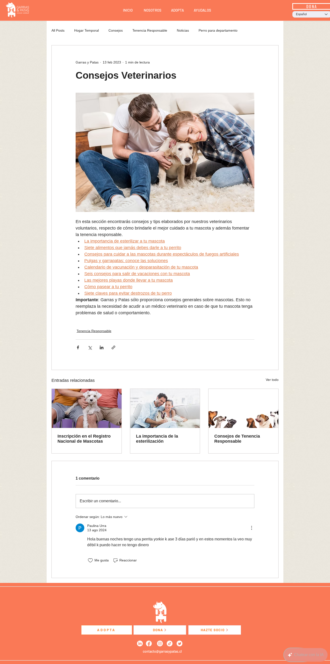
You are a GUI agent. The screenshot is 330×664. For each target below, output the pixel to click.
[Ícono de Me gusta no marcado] (90, 560)
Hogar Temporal (86, 30)
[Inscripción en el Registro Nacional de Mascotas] (87, 408)
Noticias (183, 30)
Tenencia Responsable (149, 30)
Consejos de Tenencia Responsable (237, 439)
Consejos (115, 30)
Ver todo (272, 380)
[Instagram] (160, 643)
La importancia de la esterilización (157, 439)
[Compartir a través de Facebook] (78, 347)
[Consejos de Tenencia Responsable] (243, 408)
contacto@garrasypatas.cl (162, 651)
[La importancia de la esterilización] (165, 408)
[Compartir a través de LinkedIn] (101, 347)
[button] (152, 10)
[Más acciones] (251, 528)
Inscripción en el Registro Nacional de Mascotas (84, 439)
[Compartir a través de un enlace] (113, 347)
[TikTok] (169, 643)
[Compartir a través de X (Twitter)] (89, 347)
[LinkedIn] (140, 643)
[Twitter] (179, 643)
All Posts (58, 30)
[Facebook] (149, 643)
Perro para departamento (218, 30)
